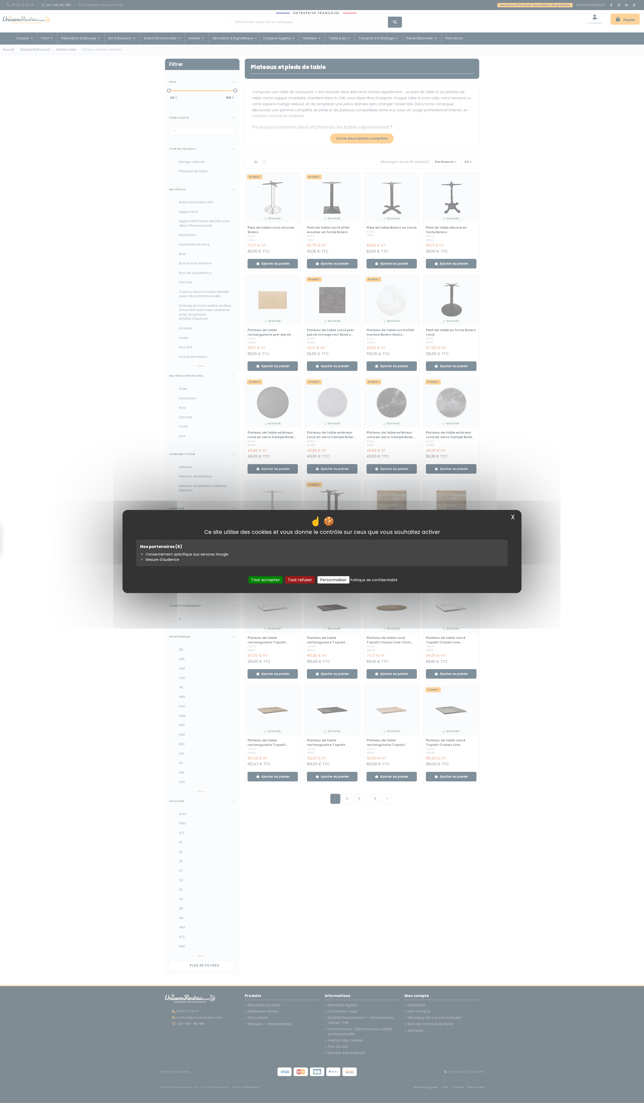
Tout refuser (300, 580)
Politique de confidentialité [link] (373, 579)
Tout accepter (265, 580)
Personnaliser (333, 580)
